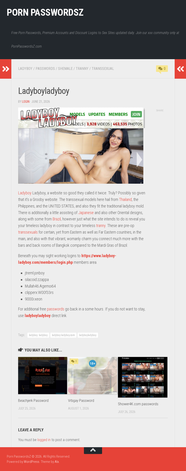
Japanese (86, 212)
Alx (57, 462)
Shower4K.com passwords (138, 404)
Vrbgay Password (81, 400)
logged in (44, 440)
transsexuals (28, 232)
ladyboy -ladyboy (38, 335)
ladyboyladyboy (38, 315)
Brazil (57, 219)
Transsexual (103, 68)
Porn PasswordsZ (45, 12)
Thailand (125, 199)
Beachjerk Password (33, 400)
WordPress (31, 462)
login (25, 101)
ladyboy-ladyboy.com (63, 335)
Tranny (82, 68)
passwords (55, 309)
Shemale (65, 68)
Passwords (45, 68)
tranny (100, 225)
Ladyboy (25, 68)
